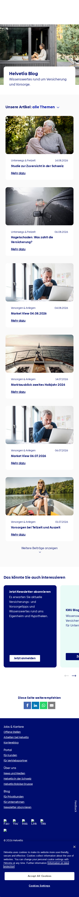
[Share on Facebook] (27, 705)
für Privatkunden (14, 796)
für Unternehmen (14, 802)
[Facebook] (6, 823)
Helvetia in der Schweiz (17, 779)
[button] (24, 658)
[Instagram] (25, 823)
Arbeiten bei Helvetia (16, 737)
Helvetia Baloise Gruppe (18, 784)
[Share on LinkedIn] (35, 705)
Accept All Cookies (39, 876)
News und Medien (14, 773)
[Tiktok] (43, 823)
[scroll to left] (69, 675)
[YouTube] (15, 823)
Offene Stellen (12, 732)
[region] (39, 869)
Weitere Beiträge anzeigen (39, 548)
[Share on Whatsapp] (43, 705)
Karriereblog (11, 742)
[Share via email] (51, 705)
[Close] (74, 847)
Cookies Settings (39, 885)
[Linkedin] (34, 823)
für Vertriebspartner (15, 760)
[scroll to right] (76, 675)
